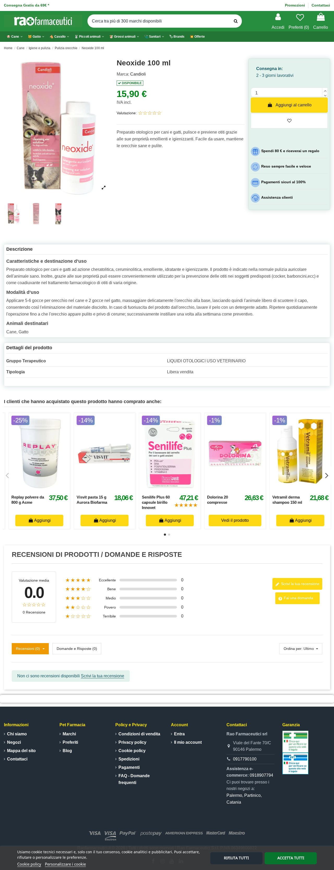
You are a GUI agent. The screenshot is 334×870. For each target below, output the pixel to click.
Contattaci (321, 5)
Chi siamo (17, 734)
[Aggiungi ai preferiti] (31, 489)
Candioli (138, 74)
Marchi (69, 734)
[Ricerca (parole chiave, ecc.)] (236, 21)
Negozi (14, 742)
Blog (67, 750)
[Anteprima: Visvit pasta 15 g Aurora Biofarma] (303, 489)
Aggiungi (39, 520)
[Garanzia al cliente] (295, 741)
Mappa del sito (21, 750)
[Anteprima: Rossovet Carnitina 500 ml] (172, 489)
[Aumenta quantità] (325, 90)
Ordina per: (293, 648)
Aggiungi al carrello (294, 105)
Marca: (123, 74)
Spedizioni (128, 759)
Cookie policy (29, 864)
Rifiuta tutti (236, 857)
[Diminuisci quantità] (325, 94)
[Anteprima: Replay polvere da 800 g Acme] (238, 489)
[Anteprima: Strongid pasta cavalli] (42, 489)
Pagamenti (129, 767)
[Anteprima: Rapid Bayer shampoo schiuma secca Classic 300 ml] (107, 489)
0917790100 (245, 759)
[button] (89, 36)
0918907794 (261, 775)
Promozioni (295, 5)
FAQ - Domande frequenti (134, 779)
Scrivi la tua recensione (299, 584)
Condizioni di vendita (139, 734)
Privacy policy (132, 742)
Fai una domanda (298, 598)
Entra (179, 734)
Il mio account (188, 742)
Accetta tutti (290, 857)
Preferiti (70, 742)
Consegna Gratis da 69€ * (26, 5)
